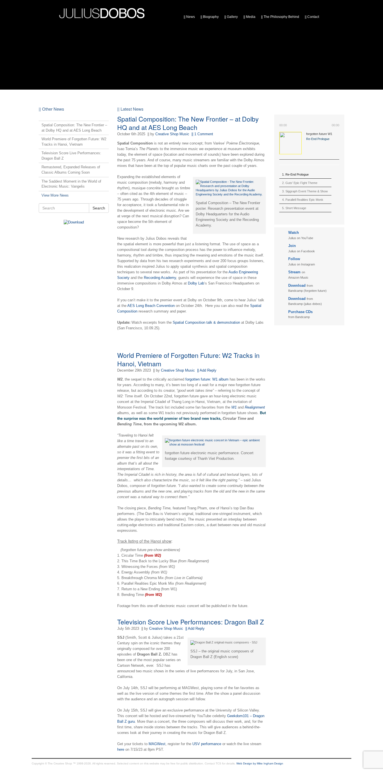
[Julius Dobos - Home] (102, 12)
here (120, 749)
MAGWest (157, 744)
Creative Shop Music (172, 134)
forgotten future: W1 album (207, 379)
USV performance (206, 744)
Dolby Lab (196, 283)
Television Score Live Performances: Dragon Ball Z (190, 621)
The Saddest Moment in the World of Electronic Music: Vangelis (71, 184)
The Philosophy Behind (280, 17)
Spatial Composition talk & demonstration (206, 322)
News (189, 17)
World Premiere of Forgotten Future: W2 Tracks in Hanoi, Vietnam (188, 359)
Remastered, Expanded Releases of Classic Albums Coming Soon (70, 169)
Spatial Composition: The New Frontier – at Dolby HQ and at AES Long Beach (188, 123)
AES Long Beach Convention (151, 306)
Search (99, 208)
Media (249, 17)
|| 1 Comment (202, 134)
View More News (55, 195)
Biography (209, 17)
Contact (312, 17)
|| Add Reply (206, 370)
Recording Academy (160, 278)
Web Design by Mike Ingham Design (259, 763)
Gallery (231, 17)
